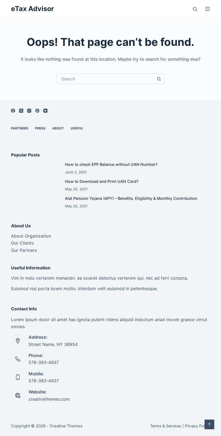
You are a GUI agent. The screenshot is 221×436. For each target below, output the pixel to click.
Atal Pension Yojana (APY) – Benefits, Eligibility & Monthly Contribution (131, 198)
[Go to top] (209, 424)
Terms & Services (165, 426)
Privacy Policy (197, 426)
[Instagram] (29, 111)
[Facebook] (13, 111)
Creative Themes (66, 425)
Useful (77, 128)
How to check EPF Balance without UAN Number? (111, 164)
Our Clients (22, 243)
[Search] (195, 9)
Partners (19, 128)
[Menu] (207, 8)
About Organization (31, 236)
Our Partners (24, 250)
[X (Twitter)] (21, 111)
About (58, 128)
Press (40, 128)
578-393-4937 (44, 362)
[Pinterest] (37, 111)
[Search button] (159, 78)
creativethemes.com (49, 399)
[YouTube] (45, 111)
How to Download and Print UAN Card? (102, 181)
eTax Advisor (32, 9)
